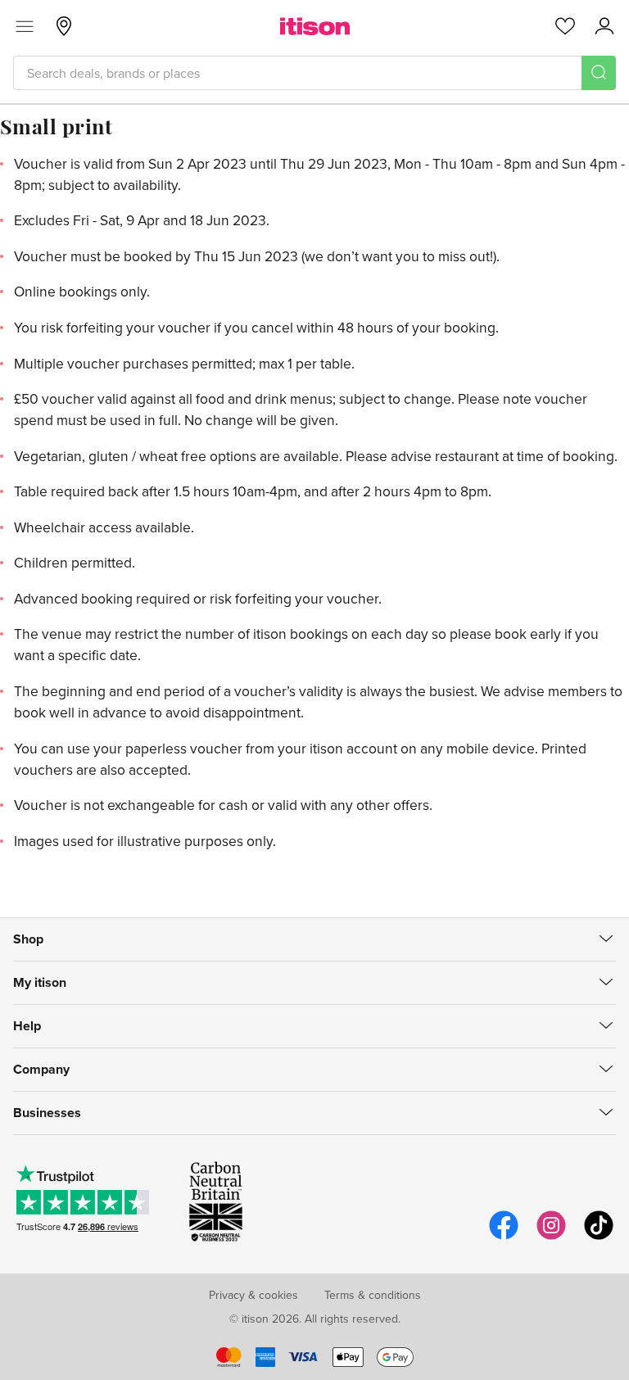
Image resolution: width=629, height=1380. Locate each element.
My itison (39, 982)
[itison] (315, 26)
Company (41, 1069)
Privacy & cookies (253, 1295)
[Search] (598, 73)
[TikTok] (598, 1237)
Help (27, 1025)
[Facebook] (503, 1237)
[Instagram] (551, 1237)
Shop (28, 939)
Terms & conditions (372, 1295)
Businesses (47, 1112)
